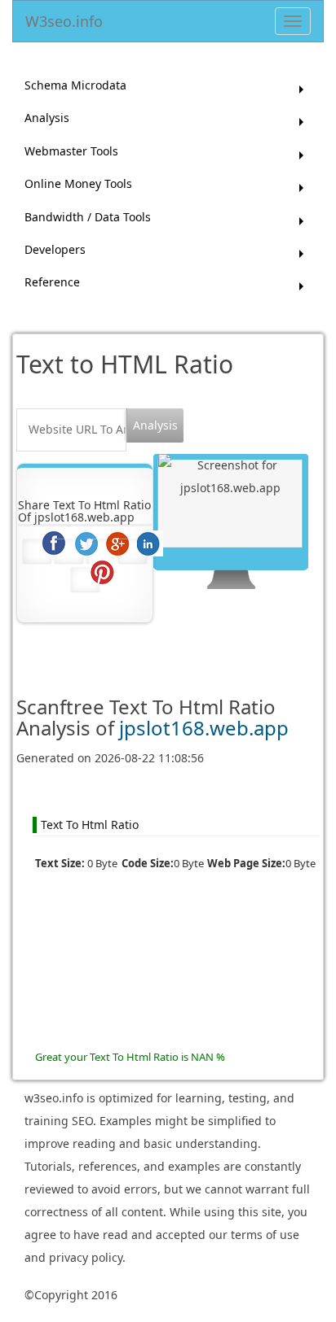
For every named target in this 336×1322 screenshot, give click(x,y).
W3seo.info (64, 18)
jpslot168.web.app (204, 727)
